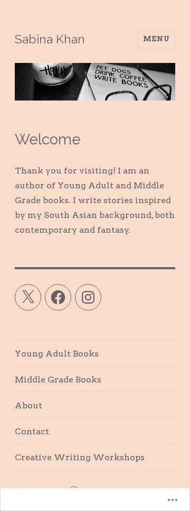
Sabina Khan (50, 39)
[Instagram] (88, 297)
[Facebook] (58, 297)
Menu (156, 39)
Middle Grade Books (58, 380)
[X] (28, 297)
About (28, 405)
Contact (32, 431)
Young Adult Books (57, 354)
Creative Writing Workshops (80, 457)
